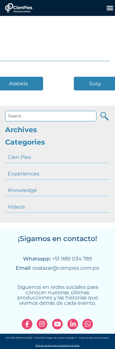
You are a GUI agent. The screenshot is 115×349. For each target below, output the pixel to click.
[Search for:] (50, 116)
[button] (109, 8)
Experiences (23, 174)
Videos (16, 207)
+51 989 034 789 (72, 259)
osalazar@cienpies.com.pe (65, 268)
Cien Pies (19, 157)
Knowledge (22, 190)
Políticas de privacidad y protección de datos (57, 345)
